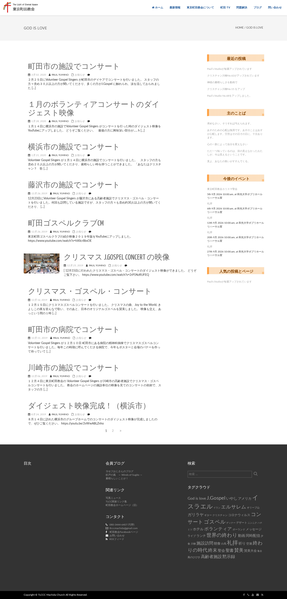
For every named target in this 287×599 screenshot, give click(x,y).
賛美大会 (250, 550)
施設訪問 (204, 543)
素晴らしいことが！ (117, 478)
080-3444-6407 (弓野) (121, 524)
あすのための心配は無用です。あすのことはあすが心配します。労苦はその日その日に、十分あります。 (235, 134)
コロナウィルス (239, 515)
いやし (231, 498)
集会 (259, 551)
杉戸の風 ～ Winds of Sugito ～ (124, 475)
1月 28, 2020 (38, 121)
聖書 (230, 551)
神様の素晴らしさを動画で (222, 82)
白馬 (223, 544)
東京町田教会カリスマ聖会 (222, 189)
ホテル (198, 529)
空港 (249, 543)
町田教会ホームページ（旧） (122, 505)
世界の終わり (222, 535)
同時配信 (253, 535)
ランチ (201, 535)
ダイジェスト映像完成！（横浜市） (89, 406)
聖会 (221, 550)
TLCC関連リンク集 (116, 501)
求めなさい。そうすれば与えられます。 (230, 123)
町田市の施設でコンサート (74, 66)
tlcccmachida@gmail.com (123, 528)
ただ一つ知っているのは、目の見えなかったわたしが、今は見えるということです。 (235, 153)
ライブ (192, 536)
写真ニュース (113, 498)
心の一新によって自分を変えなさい (227, 144)
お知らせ (80, 75)
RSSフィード (116, 539)
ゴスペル (215, 522)
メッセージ (254, 529)
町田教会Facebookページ (124, 532)
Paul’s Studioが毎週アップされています (229, 69)
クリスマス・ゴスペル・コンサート (90, 291)
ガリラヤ (196, 515)
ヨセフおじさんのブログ (119, 471)
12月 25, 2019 (75, 265)
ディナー (231, 523)
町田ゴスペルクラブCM (66, 223)
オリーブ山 (253, 507)
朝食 (217, 543)
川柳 (193, 544)
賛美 (239, 550)
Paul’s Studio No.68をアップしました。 (229, 96)
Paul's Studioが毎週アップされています (229, 281)
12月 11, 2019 (39, 338)
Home (239, 27)
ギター (208, 515)
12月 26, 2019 (39, 193)
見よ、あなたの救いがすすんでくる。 (228, 161)
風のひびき (194, 557)
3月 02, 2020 (38, 75)
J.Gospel (216, 498)
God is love (197, 498)
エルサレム (233, 507)
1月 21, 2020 (38, 155)
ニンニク (252, 523)
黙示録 (228, 557)
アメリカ (244, 498)
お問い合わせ (117, 535)
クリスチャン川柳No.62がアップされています (233, 75)
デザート (241, 522)
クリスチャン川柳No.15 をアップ (226, 89)
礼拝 (209, 203)
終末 (212, 550)
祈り (242, 543)
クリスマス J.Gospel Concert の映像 (117, 257)
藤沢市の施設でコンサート (74, 185)
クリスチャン (220, 515)
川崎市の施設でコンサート (74, 368)
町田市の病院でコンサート (74, 330)
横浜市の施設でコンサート (74, 147)
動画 (241, 535)
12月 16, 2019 (39, 300)
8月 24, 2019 (38, 414)
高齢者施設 (211, 557)
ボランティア (218, 529)
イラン (216, 508)
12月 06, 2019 (39, 376)
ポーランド (239, 529)
